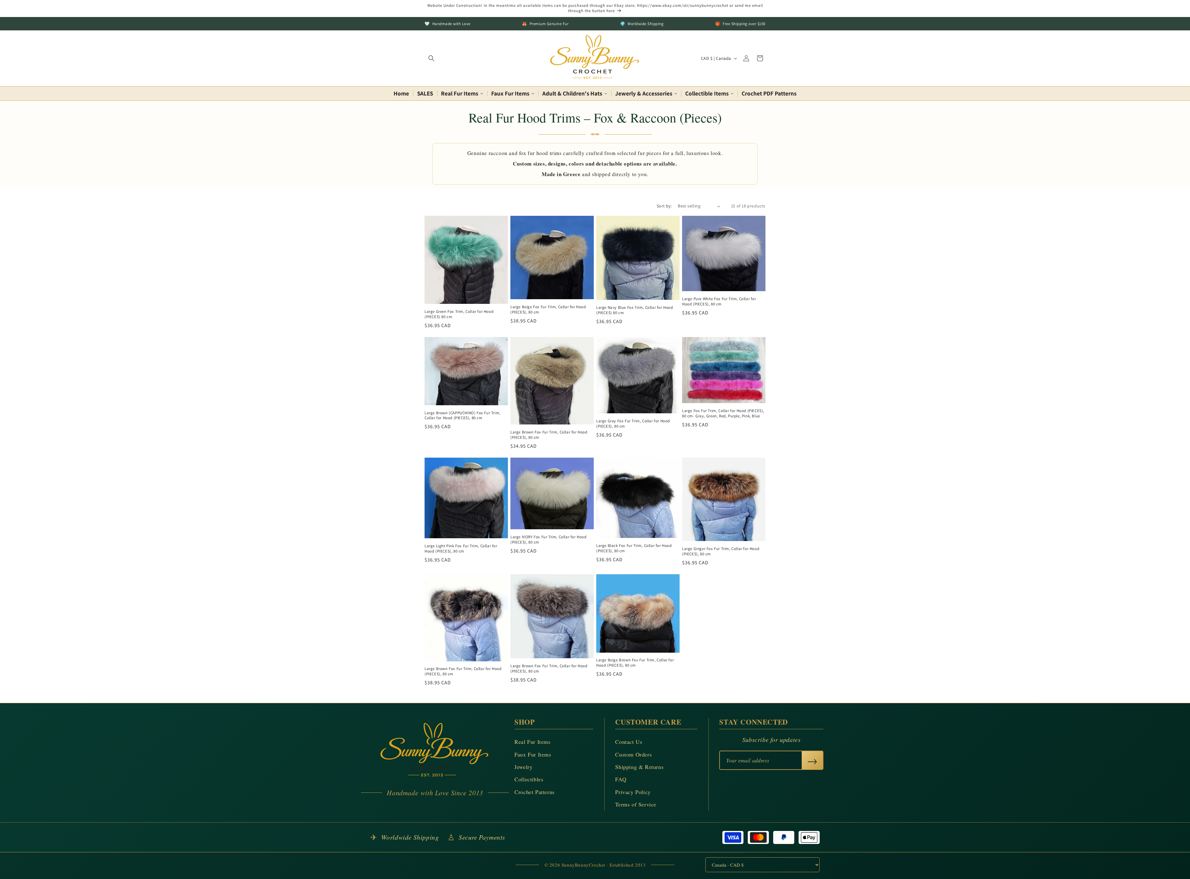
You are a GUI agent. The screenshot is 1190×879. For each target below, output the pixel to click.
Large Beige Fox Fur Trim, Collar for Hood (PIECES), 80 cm (548, 309)
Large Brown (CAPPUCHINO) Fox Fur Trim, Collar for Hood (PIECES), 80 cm (462, 416)
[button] (431, 58)
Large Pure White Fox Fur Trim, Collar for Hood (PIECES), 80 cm (719, 301)
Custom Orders (633, 754)
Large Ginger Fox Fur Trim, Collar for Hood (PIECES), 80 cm (720, 551)
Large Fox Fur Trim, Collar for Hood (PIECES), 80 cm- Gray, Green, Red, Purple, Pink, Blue (723, 413)
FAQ (620, 779)
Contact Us (628, 741)
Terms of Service (635, 804)
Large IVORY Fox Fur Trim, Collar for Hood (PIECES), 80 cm (548, 540)
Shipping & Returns (639, 766)
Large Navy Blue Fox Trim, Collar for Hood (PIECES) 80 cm (634, 310)
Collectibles (528, 779)
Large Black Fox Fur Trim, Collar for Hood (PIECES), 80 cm (634, 548)
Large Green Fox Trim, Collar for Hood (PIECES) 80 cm (459, 314)
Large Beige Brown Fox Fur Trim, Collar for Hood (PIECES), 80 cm (635, 663)
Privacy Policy (632, 792)
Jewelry (523, 766)
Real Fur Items (532, 741)
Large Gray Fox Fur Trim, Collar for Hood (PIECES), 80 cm (633, 424)
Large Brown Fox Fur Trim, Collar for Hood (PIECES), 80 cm (549, 435)
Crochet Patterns (534, 792)
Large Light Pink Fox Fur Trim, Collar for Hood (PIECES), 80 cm (461, 549)
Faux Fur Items (532, 754)
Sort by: (664, 206)
